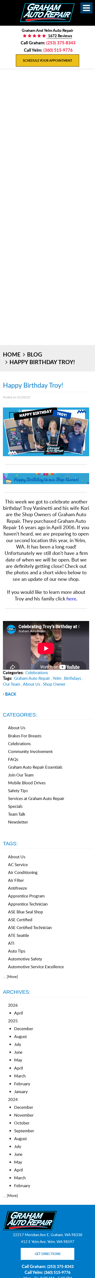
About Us (31, 684)
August (20, 1036)
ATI (11, 943)
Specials (15, 806)
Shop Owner (54, 684)
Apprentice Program (26, 896)
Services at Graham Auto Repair (36, 798)
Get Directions (47, 1254)
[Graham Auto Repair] (47, 12)
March (20, 1076)
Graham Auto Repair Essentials (35, 767)
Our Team (11, 684)
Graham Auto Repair (32, 678)
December (23, 1028)
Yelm (57, 678)
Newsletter (18, 822)
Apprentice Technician (28, 904)
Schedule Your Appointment (47, 60)
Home (11, 354)
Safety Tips (18, 790)
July (17, 1044)
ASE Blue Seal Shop (25, 912)
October (21, 1123)
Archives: (16, 992)
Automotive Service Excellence (36, 966)
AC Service (18, 864)
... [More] (10, 976)
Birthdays (72, 678)
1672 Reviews (59, 35)
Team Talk (16, 814)
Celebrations (36, 672)
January (21, 1091)
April (18, 1013)
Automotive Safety (25, 959)
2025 (13, 1021)
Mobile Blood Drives (27, 783)
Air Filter (16, 880)
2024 (13, 1099)
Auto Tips (16, 951)
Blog (34, 354)
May (18, 1060)
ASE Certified (20, 919)
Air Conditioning (23, 872)
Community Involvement (30, 751)
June (18, 1052)
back (10, 694)
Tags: (10, 843)
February (22, 1084)
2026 (13, 1005)
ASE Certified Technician (30, 927)
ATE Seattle (18, 935)
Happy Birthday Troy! (42, 362)
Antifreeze (17, 888)
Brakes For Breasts (24, 736)
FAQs (13, 759)
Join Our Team (21, 775)
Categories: (20, 714)
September (24, 1131)
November (24, 1115)
